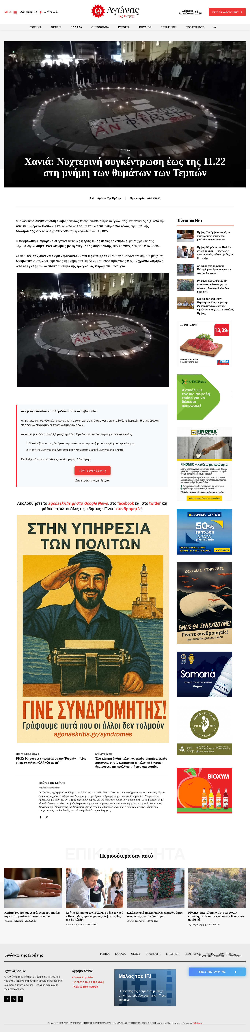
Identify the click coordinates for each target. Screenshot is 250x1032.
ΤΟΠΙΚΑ (125, 150)
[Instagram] (7, 999)
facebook (126, 503)
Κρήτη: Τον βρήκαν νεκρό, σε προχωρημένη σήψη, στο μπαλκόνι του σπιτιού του (213, 236)
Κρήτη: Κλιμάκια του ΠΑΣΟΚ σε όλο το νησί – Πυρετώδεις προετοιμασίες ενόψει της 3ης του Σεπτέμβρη (94, 916)
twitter (155, 503)
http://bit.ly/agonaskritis (49, 787)
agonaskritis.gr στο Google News (78, 503)
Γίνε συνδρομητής (92, 470)
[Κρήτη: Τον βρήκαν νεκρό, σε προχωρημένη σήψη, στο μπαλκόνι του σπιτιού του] (185, 236)
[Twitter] (46, 816)
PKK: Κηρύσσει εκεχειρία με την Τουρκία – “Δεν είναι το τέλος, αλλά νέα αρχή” (51, 760)
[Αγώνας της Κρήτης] (24, 799)
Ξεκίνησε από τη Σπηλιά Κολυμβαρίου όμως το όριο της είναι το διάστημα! (214, 269)
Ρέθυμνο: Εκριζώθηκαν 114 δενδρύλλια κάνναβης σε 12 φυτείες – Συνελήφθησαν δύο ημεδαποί (216, 916)
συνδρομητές (128, 508)
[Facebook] (40, 816)
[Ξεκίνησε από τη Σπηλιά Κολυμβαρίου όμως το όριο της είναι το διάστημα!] (185, 270)
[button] (29, 12)
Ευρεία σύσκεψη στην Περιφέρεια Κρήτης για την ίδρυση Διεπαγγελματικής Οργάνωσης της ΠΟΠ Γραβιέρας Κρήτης (215, 305)
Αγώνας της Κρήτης (109, 198)
